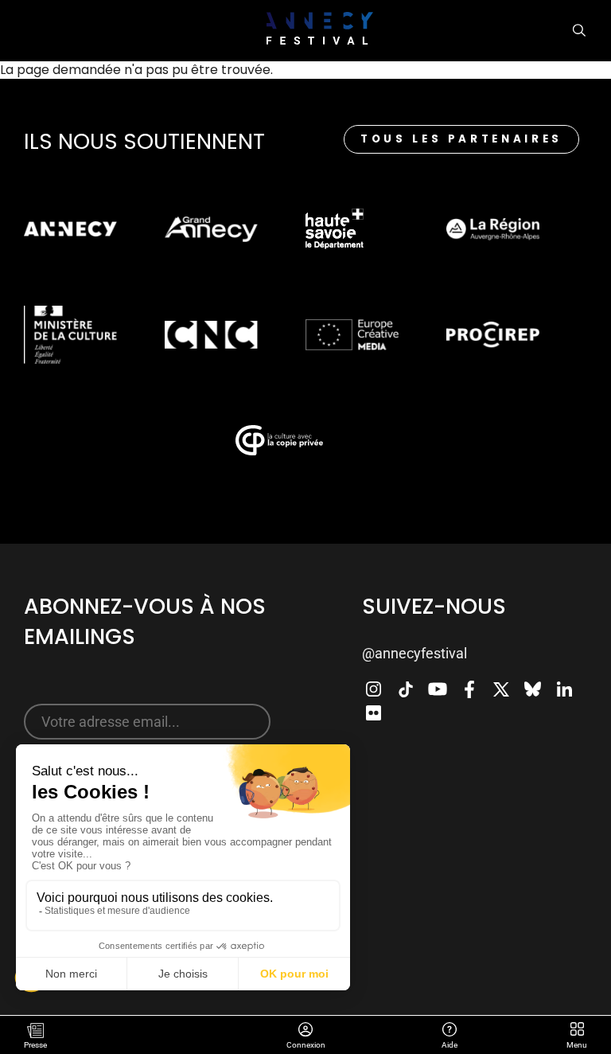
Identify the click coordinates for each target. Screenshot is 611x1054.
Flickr (374, 713)
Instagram (374, 689)
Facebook (469, 689)
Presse (35, 1044)
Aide (449, 1031)
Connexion (305, 1031)
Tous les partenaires (461, 138)
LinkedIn (565, 689)
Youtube (437, 689)
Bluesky (533, 689)
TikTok (406, 689)
